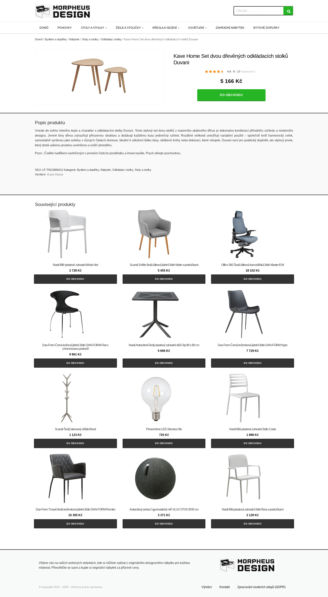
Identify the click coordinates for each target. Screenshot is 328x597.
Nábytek (74, 39)
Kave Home (55, 174)
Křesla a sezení (164, 27)
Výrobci (207, 587)
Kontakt (224, 587)
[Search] (288, 10)
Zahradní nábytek (230, 27)
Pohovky (65, 27)
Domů (43, 27)
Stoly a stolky (92, 27)
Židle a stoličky (128, 27)
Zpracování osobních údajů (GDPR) (261, 587)
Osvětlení (196, 27)
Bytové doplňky (266, 27)
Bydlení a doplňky (56, 39)
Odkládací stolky (111, 39)
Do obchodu (231, 95)
